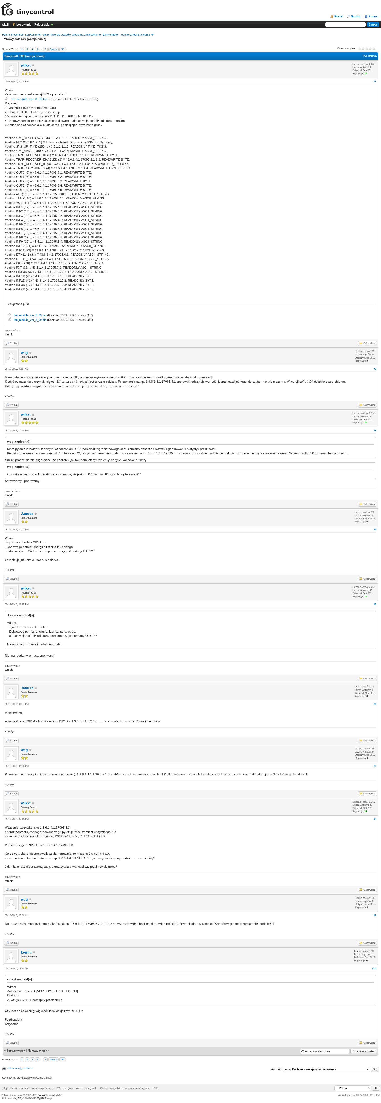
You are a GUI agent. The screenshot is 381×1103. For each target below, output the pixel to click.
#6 (375, 704)
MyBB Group (44, 1098)
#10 (374, 968)
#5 (375, 604)
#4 (375, 529)
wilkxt (25, 65)
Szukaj (355, 16)
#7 (375, 766)
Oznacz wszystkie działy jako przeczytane (125, 1088)
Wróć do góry (65, 1088)
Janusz (27, 513)
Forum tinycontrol (12, 34)
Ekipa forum (9, 1088)
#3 (375, 430)
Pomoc (373, 16)
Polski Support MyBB (50, 1095)
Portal (338, 16)
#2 (375, 368)
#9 (375, 915)
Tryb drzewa (369, 55)
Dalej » (53, 49)
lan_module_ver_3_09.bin (29, 99)
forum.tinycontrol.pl (43, 1088)
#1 (375, 81)
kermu (26, 952)
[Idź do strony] (62, 49)
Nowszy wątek (37, 1050)
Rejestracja (41, 24)
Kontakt (24, 1088)
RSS (155, 1088)
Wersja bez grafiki (86, 1088)
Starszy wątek (15, 1050)
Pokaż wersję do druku (19, 1068)
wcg (24, 353)
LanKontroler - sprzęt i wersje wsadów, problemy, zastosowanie (63, 34)
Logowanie (23, 24)
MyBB (17, 1098)
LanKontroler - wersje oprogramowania (126, 34)
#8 (375, 819)
